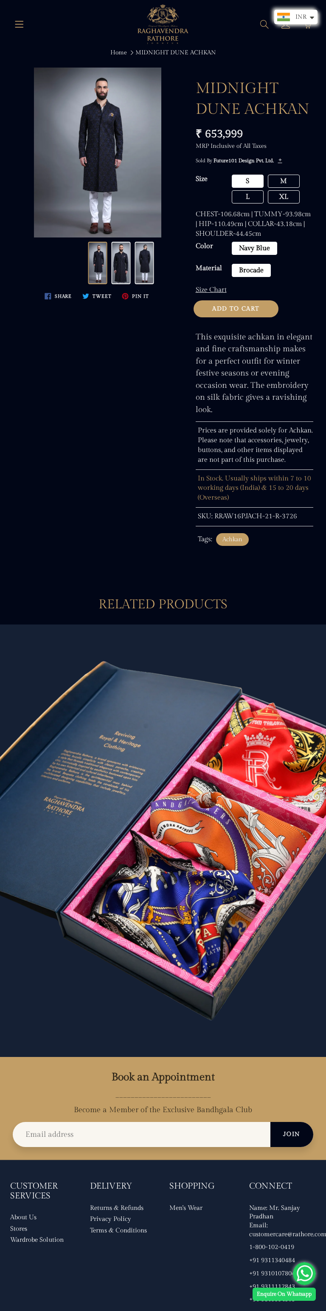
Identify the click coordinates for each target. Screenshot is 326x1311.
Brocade (251, 270)
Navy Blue (254, 248)
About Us (23, 1217)
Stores (18, 1228)
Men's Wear (185, 1208)
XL (283, 197)
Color (204, 246)
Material (209, 268)
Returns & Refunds (116, 1208)
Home (118, 52)
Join (292, 1134)
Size (202, 179)
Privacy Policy (110, 1219)
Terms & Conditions (118, 1230)
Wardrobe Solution (37, 1239)
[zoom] (98, 152)
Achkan (232, 539)
